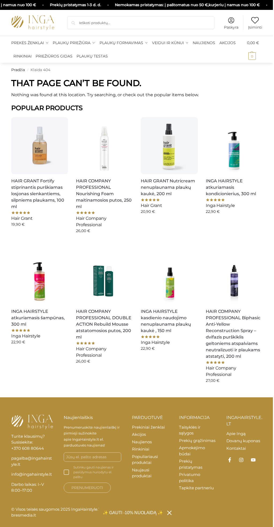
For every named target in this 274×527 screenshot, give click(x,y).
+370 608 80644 (27, 448)
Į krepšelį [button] (39, 235)
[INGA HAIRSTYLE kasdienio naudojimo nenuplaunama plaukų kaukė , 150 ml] (169, 276)
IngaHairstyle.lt (85, 439)
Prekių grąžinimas (197, 440)
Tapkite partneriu (196, 487)
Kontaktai (236, 448)
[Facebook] (229, 459)
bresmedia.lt (23, 515)
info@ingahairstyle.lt (31, 474)
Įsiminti (255, 27)
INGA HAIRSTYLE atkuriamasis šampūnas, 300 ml (38, 318)
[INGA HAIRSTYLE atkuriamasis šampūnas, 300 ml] (39, 276)
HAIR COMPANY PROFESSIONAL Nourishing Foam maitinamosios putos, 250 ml (104, 193)
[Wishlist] (60, 124)
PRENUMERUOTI (87, 487)
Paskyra (231, 27)
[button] (255, 49)
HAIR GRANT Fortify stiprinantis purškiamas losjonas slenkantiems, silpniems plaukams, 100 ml (37, 193)
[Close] (169, 513)
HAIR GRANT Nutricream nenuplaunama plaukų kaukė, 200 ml (168, 187)
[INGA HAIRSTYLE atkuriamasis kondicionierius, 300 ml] (234, 145)
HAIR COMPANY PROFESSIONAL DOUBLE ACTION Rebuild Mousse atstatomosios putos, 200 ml (103, 324)
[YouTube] (253, 459)
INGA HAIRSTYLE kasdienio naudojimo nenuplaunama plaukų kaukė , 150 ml (166, 321)
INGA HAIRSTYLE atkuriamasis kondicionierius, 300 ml (231, 187)
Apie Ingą (236, 433)
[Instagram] (241, 459)
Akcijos (139, 434)
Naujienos (142, 441)
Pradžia (18, 70)
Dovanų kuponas (243, 440)
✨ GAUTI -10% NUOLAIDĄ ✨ (133, 512)
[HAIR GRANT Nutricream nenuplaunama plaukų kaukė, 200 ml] (169, 145)
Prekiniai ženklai (148, 427)
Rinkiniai (140, 449)
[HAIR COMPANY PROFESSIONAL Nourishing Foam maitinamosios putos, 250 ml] (104, 145)
